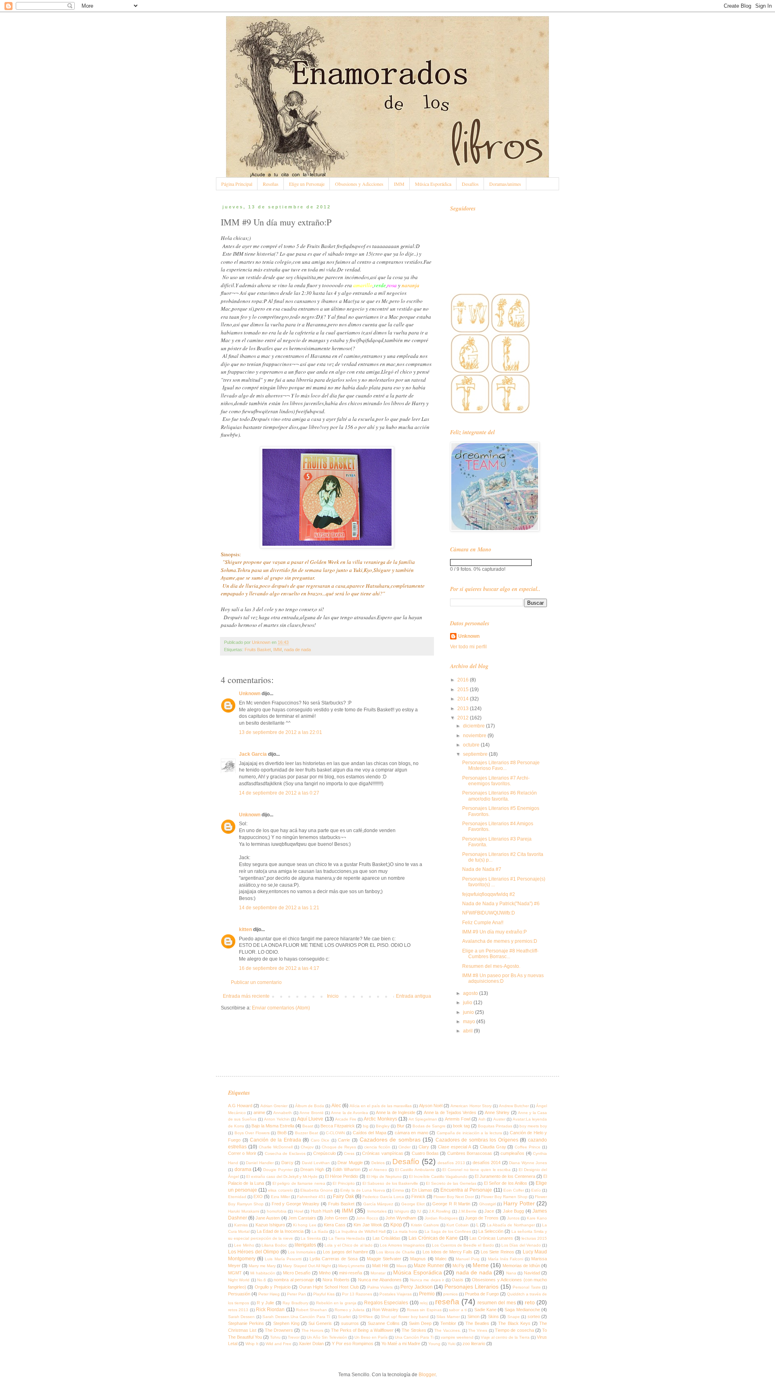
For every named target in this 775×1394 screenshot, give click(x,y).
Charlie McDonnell (276, 1147)
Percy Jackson (416, 1287)
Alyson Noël (430, 1105)
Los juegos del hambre (345, 1251)
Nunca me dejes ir (427, 1280)
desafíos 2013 (451, 1163)
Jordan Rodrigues (441, 1218)
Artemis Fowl (457, 1118)
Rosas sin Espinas (424, 1310)
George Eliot (413, 1204)
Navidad (532, 1272)
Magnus (418, 1258)
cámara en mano (411, 1132)
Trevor (294, 1337)
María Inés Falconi (505, 1259)
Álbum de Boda (309, 1106)
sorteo (534, 1316)
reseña (447, 1301)
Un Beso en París (371, 1337)
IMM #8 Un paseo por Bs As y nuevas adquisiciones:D (503, 978)
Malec (441, 1258)
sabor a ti (458, 1310)
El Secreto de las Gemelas (451, 1183)
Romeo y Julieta (350, 1310)
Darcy (287, 1162)
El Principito (343, 1183)
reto (530, 1302)
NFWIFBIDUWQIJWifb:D (488, 913)
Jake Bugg (513, 1211)
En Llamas (422, 1190)
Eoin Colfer (513, 1190)
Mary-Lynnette (351, 1266)
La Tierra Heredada (347, 1238)
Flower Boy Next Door (454, 1196)
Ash (482, 1119)
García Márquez (378, 1204)
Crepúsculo (324, 1153)
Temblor (448, 1323)
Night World (238, 1280)
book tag (461, 1125)
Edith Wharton (346, 1169)
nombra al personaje (294, 1279)
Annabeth (282, 1112)
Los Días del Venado (521, 1245)
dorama (243, 1169)
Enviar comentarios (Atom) (281, 1008)
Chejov (307, 1147)
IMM (399, 184)
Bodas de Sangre (429, 1126)
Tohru (275, 1337)
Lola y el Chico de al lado (349, 1245)
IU (419, 1211)
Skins (493, 1316)
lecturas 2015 (534, 1238)
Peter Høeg (269, 1294)
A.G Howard (240, 1105)
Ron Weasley (385, 1309)
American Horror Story (470, 1106)
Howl (298, 1211)
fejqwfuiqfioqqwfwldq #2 (488, 894)
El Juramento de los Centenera (505, 1176)
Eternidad (237, 1196)
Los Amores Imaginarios (402, 1245)
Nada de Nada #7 (481, 869)
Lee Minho (244, 1245)
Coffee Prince (527, 1147)
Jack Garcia (253, 754)
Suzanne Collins (384, 1323)
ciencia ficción (377, 1147)
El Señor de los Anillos (506, 1183)
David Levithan (316, 1163)
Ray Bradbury (295, 1303)
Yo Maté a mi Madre (400, 1343)
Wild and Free (278, 1343)
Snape (513, 1316)
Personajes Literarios (471, 1286)
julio (468, 1002)
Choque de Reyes (339, 1147)
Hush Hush (322, 1211)
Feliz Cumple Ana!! (482, 922)
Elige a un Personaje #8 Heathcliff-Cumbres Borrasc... (500, 953)
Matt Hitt (380, 1265)
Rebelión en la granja (336, 1303)
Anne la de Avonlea (349, 1112)
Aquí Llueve (310, 1119)
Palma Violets (380, 1287)
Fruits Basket (258, 649)
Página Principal (236, 184)
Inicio (333, 996)
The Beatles (477, 1323)
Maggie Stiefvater (384, 1258)
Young (434, 1343)
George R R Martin (451, 1203)
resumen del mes (497, 1303)
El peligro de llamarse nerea (298, 1183)
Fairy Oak (343, 1196)
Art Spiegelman (422, 1119)
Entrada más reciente (246, 996)
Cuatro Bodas (425, 1153)
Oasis (457, 1279)
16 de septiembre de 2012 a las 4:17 (279, 968)
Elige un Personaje (307, 184)
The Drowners (279, 1330)
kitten (245, 929)
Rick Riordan (270, 1309)
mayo (469, 1021)
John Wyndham (400, 1217)
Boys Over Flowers (252, 1133)
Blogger (427, 1374)
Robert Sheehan (311, 1310)
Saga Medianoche (522, 1309)
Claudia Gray (493, 1146)
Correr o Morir (242, 1153)
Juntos (513, 1218)
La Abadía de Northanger (511, 1225)
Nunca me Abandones (380, 1279)
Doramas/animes (505, 184)
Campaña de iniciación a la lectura (469, 1133)
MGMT (235, 1272)
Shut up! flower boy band (405, 1316)
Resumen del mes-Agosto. (491, 966)
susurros (350, 1323)
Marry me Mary (262, 1266)
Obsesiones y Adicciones (359, 184)
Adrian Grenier (273, 1106)
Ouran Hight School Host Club (329, 1287)
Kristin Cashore (425, 1225)
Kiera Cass (335, 1224)
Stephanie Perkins (246, 1323)
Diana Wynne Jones (528, 1163)
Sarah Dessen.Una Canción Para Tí (296, 1316)
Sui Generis (320, 1323)
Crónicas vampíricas (382, 1153)
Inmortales (377, 1211)
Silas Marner (447, 1316)
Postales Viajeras (395, 1294)
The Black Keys (514, 1323)
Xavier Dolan (311, 1343)
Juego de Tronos (482, 1217)
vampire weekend (457, 1337)
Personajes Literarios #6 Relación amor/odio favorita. (499, 795)
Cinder (404, 1147)
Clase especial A (454, 1146)
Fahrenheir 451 (311, 1196)
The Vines (477, 1330)
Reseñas (271, 184)
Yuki (451, 1343)
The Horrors (312, 1330)
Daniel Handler (260, 1163)
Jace (489, 1211)
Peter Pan (296, 1294)
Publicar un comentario (256, 982)
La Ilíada (320, 1231)
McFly (458, 1265)
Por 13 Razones (357, 1294)
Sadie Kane (485, 1309)
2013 (463, 708)
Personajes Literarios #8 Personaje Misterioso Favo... (501, 765)
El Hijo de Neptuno (384, 1176)
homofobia (277, 1211)
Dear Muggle (350, 1162)
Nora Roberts (336, 1279)
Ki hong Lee (304, 1225)
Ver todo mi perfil (468, 647)
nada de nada (297, 649)
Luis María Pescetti (283, 1259)
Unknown (249, 693)
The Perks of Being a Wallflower (362, 1330)
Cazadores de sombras (390, 1139)
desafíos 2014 (487, 1162)
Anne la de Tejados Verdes (450, 1112)
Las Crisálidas (386, 1238)
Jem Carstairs (302, 1217)
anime (259, 1112)
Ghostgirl (487, 1204)
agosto (471, 993)
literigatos (305, 1245)
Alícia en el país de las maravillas (381, 1106)
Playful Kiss (324, 1294)
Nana (511, 1273)
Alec (336, 1105)
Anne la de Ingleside (395, 1112)
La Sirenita (311, 1238)
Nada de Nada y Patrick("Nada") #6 (501, 903)
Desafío (405, 1161)
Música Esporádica (433, 184)
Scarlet (344, 1316)
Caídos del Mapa (369, 1132)
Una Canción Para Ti (414, 1337)
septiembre (476, 754)
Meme (481, 1265)
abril (468, 1031)
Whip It (251, 1343)
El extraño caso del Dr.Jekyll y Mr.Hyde (282, 1176)
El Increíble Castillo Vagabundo (438, 1176)
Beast (307, 1126)
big (366, 1126)
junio (469, 1012)
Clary (424, 1146)
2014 (463, 699)
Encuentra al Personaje (466, 1190)
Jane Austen (268, 1217)
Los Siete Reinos (497, 1251)
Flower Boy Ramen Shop (504, 1196)
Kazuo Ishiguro (270, 1224)
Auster (499, 1119)
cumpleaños (512, 1153)
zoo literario (474, 1343)
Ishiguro (401, 1211)
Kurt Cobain (457, 1225)
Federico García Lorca (383, 1196)
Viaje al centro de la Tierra (505, 1337)
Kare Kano (537, 1218)
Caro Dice (320, 1140)
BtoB (282, 1132)
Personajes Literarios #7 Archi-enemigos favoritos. (496, 780)
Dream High (312, 1169)
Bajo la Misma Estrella (272, 1125)
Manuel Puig (468, 1259)
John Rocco (367, 1218)
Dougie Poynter (278, 1169)
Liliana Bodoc (274, 1245)
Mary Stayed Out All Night (307, 1266)
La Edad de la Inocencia (280, 1231)
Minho (325, 1272)
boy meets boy (533, 1126)
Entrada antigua (413, 996)
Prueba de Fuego (482, 1293)
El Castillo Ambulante (415, 1169)
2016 (463, 680)
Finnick (418, 1196)
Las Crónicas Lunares (491, 1238)
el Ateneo (378, 1169)
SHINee (365, 1316)
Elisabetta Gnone (316, 1190)
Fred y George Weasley (296, 1203)
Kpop (396, 1225)
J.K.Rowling (439, 1211)
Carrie (344, 1139)
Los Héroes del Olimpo (253, 1252)
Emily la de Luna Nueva (362, 1190)
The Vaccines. (447, 1330)
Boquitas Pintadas (495, 1126)
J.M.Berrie (467, 1211)
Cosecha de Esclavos (285, 1153)
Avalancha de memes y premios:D (499, 941)
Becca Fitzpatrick (337, 1125)
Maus (401, 1266)
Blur (400, 1125)
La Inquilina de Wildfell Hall (360, 1231)
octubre (472, 745)
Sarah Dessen (241, 1316)
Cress (349, 1153)
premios (450, 1294)
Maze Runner (429, 1265)
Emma (398, 1190)
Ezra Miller (280, 1196)
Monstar (378, 1273)
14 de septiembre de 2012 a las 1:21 (279, 907)
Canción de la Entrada (275, 1140)
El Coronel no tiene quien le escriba (476, 1169)
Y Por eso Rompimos (352, 1343)
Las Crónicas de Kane (433, 1238)
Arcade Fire (345, 1119)
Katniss (241, 1225)
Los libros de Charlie (395, 1252)
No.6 (261, 1280)
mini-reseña (350, 1272)
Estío (536, 1190)
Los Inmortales (301, 1252)
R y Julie (265, 1302)
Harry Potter (519, 1203)
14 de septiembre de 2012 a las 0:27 (279, 793)
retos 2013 (238, 1310)
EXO (258, 1196)
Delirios (378, 1163)
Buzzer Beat (306, 1133)
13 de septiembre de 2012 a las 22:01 (280, 732)
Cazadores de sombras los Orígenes (477, 1140)
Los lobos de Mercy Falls (448, 1251)
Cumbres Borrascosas (469, 1153)
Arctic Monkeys (380, 1119)
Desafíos (470, 184)
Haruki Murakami (243, 1211)
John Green (336, 1217)
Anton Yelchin (277, 1119)
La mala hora (405, 1231)
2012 (463, 718)
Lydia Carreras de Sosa (334, 1258)
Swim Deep (420, 1323)
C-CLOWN (335, 1133)
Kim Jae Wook (368, 1224)
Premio (427, 1294)
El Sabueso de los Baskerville (390, 1183)
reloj (423, 1303)
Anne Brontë (311, 1112)
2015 (463, 689)
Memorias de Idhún (521, 1265)
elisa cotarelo (280, 1190)
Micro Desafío (297, 1272)
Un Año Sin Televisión (327, 1337)
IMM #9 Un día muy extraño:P (494, 932)
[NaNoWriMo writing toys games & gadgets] (498, 562)
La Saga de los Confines (448, 1231)
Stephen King (286, 1323)
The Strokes (414, 1330)
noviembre (475, 735)
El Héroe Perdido (341, 1176)
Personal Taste (526, 1287)
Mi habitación (262, 1273)
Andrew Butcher (514, 1106)
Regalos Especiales (386, 1303)
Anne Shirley (497, 1112)
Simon (473, 1316)
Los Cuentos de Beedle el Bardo (463, 1245)
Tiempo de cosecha (514, 1330)
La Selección (490, 1231)
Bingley (383, 1126)
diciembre (474, 726)
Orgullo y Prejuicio (273, 1287)
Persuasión (239, 1293)
